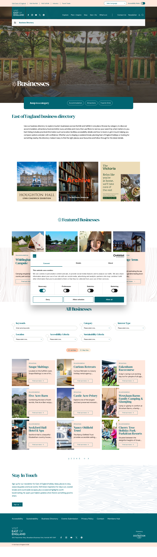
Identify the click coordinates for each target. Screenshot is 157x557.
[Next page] (84, 458)
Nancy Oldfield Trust (83, 429)
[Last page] (88, 458)
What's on (103, 15)
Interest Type (124, 323)
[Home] (15, 22)
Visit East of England (19, 3)
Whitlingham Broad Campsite (28, 261)
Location (20, 334)
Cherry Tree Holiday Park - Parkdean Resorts (130, 430)
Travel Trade (66, 3)
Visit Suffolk (45, 3)
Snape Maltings (39, 367)
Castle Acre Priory (86, 395)
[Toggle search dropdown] (142, 15)
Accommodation (75, 103)
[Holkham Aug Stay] (120, 181)
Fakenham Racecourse (126, 368)
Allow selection (78, 299)
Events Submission (70, 519)
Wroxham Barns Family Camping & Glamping (131, 398)
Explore (65, 15)
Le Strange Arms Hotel (127, 261)
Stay (85, 15)
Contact (100, 519)
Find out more (26, 281)
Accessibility (17, 519)
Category (88, 323)
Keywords (20, 323)
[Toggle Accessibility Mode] (143, 3)
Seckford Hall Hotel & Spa (37, 429)
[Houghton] (37, 181)
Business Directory (50, 519)
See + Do (93, 15)
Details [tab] (78, 263)
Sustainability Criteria (94, 334)
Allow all (109, 299)
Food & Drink (106, 103)
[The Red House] (78, 181)
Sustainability (32, 519)
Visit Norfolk (33, 3)
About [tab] (110, 263)
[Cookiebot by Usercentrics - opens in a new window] (115, 256)
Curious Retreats (85, 367)
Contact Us (121, 15)
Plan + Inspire (76, 15)
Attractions (91, 103)
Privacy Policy (87, 519)
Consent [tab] (46, 263)
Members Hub (114, 519)
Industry (55, 3)
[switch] (66, 290)
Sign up (16, 504)
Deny (48, 299)
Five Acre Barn (38, 395)
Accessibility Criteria (59, 334)
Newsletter (132, 15)
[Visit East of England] (19, 13)
